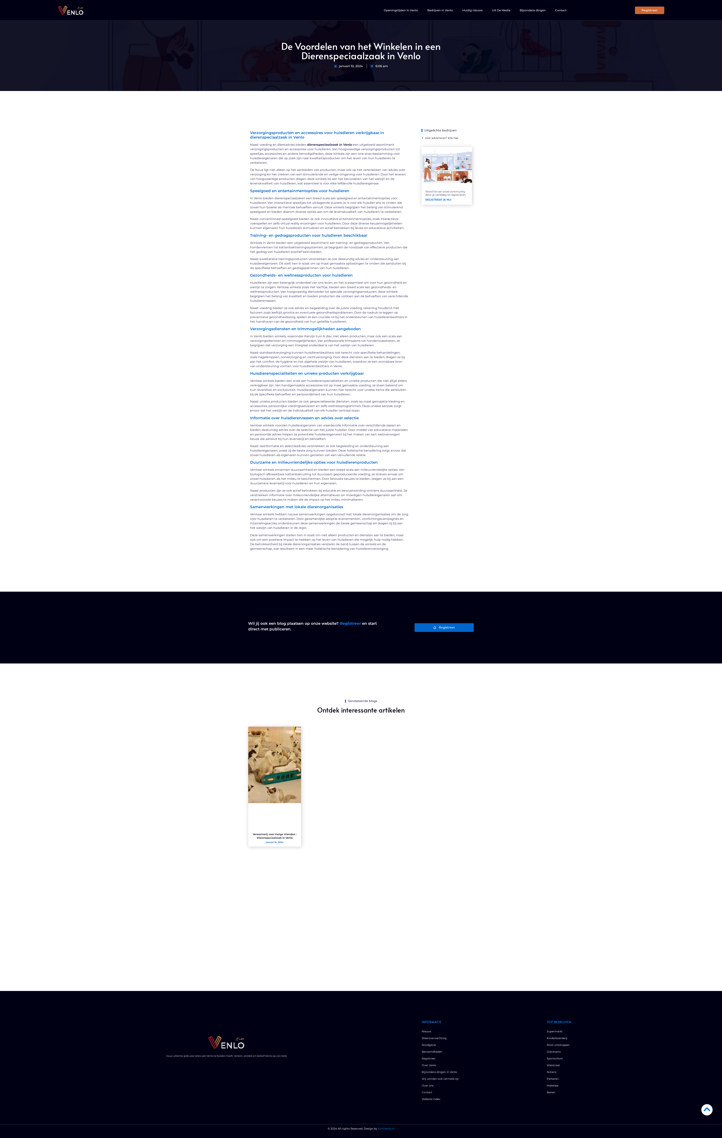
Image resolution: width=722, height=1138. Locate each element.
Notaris (551, 1072)
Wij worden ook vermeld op (440, 1078)
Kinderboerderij (557, 1038)
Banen (551, 1092)
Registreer (428, 1058)
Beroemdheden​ (432, 1051)
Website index (431, 1099)
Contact (561, 10)
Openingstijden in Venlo (401, 10)
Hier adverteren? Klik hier (442, 138)
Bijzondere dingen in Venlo (439, 1072)
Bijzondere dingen (533, 10)
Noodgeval (429, 1045)
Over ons (428, 1085)
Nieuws (426, 1031)
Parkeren (553, 1078)
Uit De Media (501, 10)
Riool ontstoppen (558, 1045)
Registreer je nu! (438, 199)
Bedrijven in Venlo (440, 10)
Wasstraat (553, 1065)
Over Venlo (429, 1065)
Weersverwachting (434, 1038)
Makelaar (553, 1085)
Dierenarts (554, 1051)
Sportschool (555, 1058)
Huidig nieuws (472, 10)
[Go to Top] (707, 1109)
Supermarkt (555, 1031)
